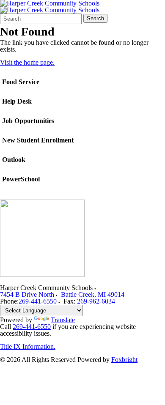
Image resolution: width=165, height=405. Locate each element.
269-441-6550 (38, 301)
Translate (63, 319)
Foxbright (124, 359)
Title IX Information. (27, 346)
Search (95, 18)
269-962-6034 (96, 301)
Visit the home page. (27, 62)
